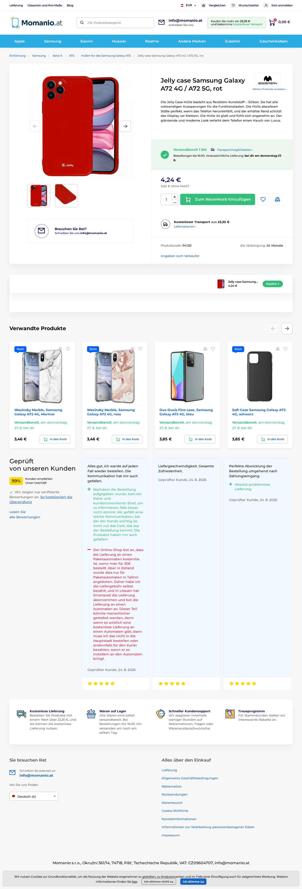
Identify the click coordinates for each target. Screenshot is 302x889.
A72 (71, 55)
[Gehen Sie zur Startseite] (36, 23)
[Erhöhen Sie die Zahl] (175, 197)
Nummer (166, 199)
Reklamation (172, 786)
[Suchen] (82, 22)
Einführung (17, 55)
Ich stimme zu (193, 881)
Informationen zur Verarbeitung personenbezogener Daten (208, 827)
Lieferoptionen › (185, 226)
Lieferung (16, 5)
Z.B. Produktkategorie (104, 23)
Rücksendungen (175, 794)
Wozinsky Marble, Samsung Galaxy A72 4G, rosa (111, 412)
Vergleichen (217, 5)
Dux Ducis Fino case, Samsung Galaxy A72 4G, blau (186, 412)
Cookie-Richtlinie (175, 811)
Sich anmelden (282, 5)
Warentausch (172, 803)
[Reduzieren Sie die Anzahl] (175, 202)
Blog (70, 5)
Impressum (171, 835)
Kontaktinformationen (179, 819)
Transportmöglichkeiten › (235, 150)
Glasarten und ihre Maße (45, 5)
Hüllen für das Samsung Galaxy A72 (106, 55)
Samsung (39, 55)
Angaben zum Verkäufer (180, 256)
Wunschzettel (248, 5)
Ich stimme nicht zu (158, 881)
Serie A (57, 55)
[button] (125, 126)
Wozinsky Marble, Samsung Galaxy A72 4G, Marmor (38, 412)
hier (134, 881)
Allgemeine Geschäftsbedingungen (190, 778)
